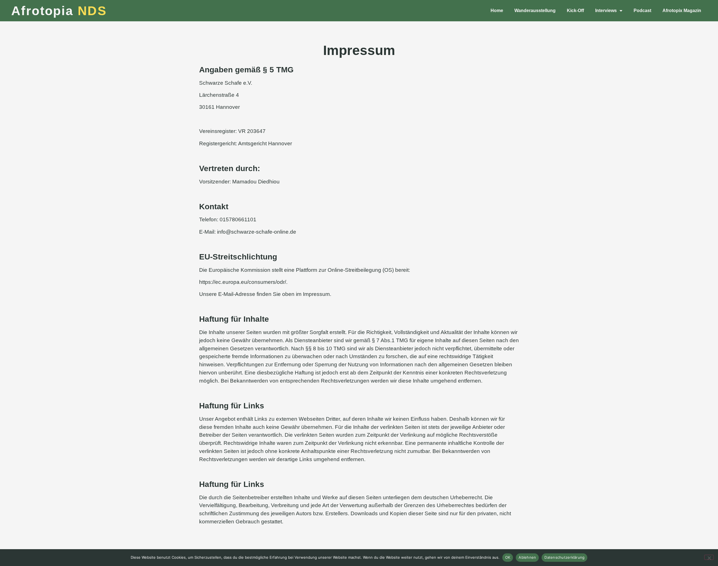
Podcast (642, 10)
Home (497, 10)
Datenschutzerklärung (564, 557)
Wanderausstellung (535, 10)
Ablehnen (527, 557)
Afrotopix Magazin (681, 10)
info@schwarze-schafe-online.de (256, 232)
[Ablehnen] (709, 557)
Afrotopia (59, 11)
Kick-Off (575, 10)
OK (507, 557)
